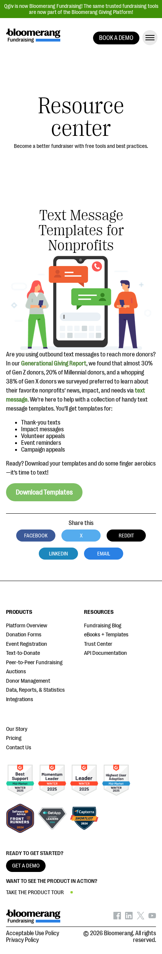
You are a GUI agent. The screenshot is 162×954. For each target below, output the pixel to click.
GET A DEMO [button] (26, 866)
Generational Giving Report (53, 363)
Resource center (81, 117)
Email (103, 554)
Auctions (16, 671)
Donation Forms (23, 634)
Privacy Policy (22, 940)
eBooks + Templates (106, 634)
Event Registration (26, 644)
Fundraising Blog (102, 625)
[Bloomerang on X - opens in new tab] (140, 917)
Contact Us (18, 747)
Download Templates (44, 492)
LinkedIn (58, 554)
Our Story (17, 729)
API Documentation (105, 653)
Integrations (19, 699)
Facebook (35, 536)
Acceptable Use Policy (32, 933)
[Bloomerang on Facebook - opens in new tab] (117, 917)
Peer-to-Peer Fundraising (34, 662)
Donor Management (28, 681)
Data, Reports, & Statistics (35, 690)
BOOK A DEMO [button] (116, 38)
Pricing (13, 738)
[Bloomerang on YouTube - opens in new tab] (152, 917)
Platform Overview (26, 625)
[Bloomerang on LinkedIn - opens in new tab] (129, 917)
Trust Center (98, 644)
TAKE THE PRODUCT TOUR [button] (35, 892)
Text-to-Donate (23, 653)
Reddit (126, 536)
